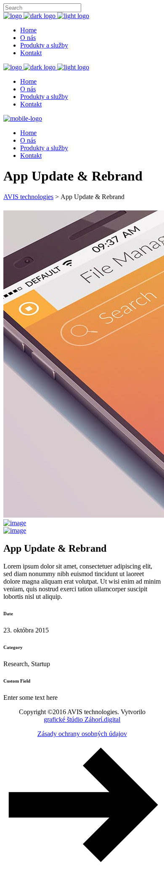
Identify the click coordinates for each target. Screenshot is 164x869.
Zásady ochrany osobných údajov (82, 733)
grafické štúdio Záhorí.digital (82, 719)
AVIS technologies (28, 196)
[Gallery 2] (14, 522)
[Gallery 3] (14, 530)
